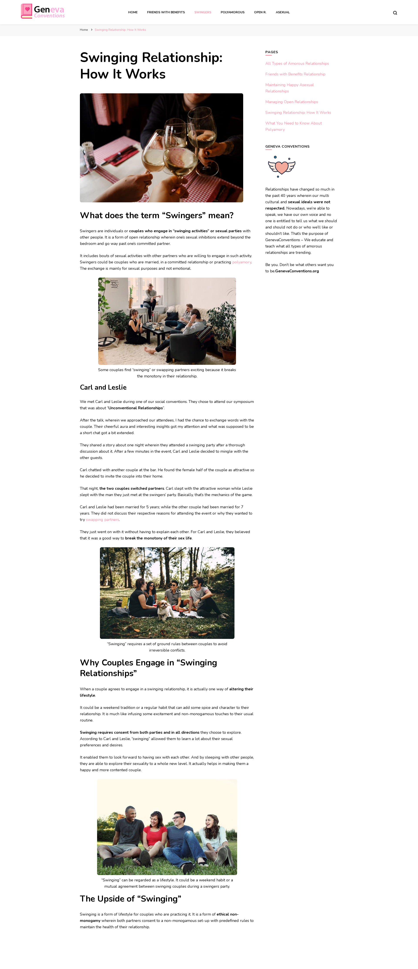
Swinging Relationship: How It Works (298, 112)
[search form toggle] (395, 13)
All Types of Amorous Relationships (297, 63)
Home (133, 12)
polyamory (241, 262)
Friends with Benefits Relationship (295, 74)
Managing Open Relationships (291, 101)
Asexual (283, 12)
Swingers (202, 12)
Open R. (260, 12)
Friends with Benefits (166, 12)
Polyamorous (232, 12)
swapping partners (102, 519)
